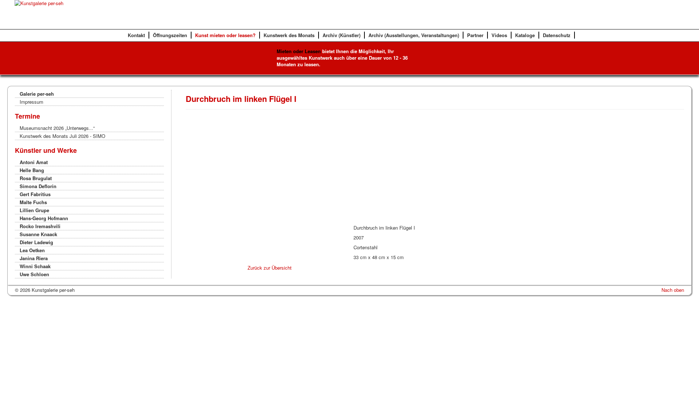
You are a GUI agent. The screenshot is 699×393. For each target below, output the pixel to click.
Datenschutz (556, 35)
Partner (475, 35)
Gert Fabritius (35, 194)
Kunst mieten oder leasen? (225, 35)
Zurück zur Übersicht (270, 267)
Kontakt (136, 35)
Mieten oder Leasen (299, 51)
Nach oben (673, 289)
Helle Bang (32, 170)
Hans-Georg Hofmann (44, 218)
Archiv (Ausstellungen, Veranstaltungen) (413, 35)
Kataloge (525, 35)
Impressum (31, 101)
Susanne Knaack (38, 234)
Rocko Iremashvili (40, 226)
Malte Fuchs (33, 202)
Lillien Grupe (34, 210)
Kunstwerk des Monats (289, 35)
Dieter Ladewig (36, 242)
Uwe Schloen (34, 274)
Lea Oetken (32, 250)
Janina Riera (34, 258)
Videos (499, 35)
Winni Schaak (35, 266)
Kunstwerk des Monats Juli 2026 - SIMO (62, 135)
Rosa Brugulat (36, 178)
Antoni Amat (34, 162)
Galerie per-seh (37, 93)
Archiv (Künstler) (341, 35)
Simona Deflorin (38, 186)
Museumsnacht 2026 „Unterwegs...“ (57, 127)
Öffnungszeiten (170, 35)
